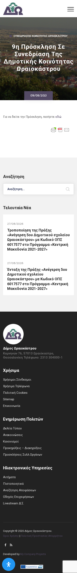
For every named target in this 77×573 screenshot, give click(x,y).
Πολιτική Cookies (15, 393)
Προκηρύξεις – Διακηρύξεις (22, 448)
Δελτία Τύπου (12, 428)
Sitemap (8, 399)
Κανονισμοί (11, 441)
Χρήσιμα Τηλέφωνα (16, 386)
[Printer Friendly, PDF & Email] (60, 129)
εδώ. (58, 117)
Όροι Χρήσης (11, 535)
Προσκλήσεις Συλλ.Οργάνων (22, 454)
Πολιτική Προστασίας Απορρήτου (42, 535)
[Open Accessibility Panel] (8, 564)
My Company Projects (33, 554)
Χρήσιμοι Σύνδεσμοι (17, 379)
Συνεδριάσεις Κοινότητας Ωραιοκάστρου (41, 36)
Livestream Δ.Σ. (13, 503)
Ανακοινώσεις (13, 435)
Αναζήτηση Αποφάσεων (19, 490)
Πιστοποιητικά (13, 484)
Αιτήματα (9, 477)
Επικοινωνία (11, 406)
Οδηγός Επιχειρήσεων (18, 497)
